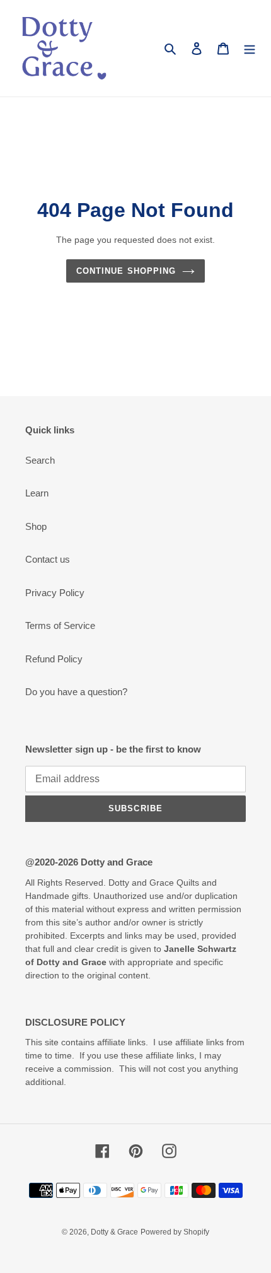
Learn (37, 493)
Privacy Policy (54, 592)
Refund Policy (54, 659)
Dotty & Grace (114, 1232)
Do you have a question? (76, 691)
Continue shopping (126, 271)
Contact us (47, 559)
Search (40, 460)
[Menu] (249, 48)
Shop (36, 526)
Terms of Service (60, 625)
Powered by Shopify (175, 1232)
